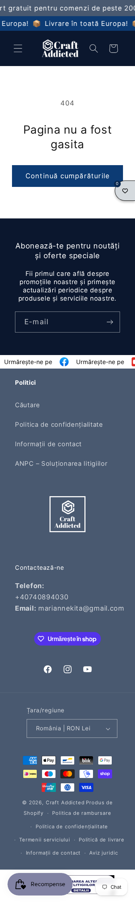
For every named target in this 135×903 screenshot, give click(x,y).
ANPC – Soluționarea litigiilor (61, 463)
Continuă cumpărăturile (68, 176)
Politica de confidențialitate (59, 424)
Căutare (27, 405)
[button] (18, 49)
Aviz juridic (103, 853)
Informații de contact (48, 444)
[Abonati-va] (110, 322)
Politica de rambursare (81, 813)
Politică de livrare (101, 840)
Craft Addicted (65, 802)
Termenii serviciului (44, 840)
